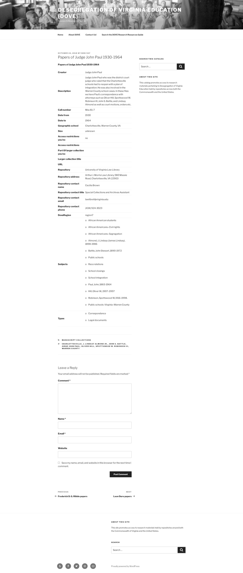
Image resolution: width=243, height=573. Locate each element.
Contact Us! (91, 34)
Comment (64, 380)
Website (62, 448)
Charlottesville (72, 344)
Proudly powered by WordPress (125, 566)
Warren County (71, 348)
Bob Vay (85, 53)
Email (62, 433)
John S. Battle (117, 344)
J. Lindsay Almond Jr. (95, 344)
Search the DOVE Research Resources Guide (122, 34)
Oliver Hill (87, 346)
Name (62, 419)
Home (60, 34)
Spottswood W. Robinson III (112, 346)
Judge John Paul (71, 346)
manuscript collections (76, 340)
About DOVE (74, 34)
